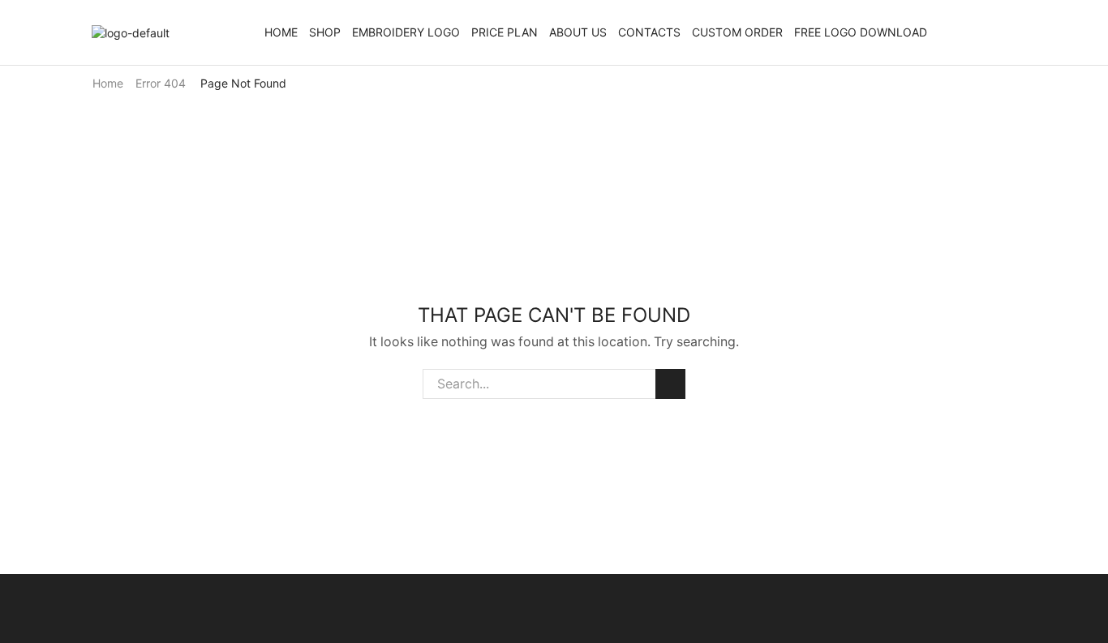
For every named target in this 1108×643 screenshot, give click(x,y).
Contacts (649, 32)
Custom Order (737, 32)
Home (281, 32)
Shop (325, 32)
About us (578, 32)
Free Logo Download (860, 32)
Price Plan (504, 32)
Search (670, 384)
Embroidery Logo (406, 32)
